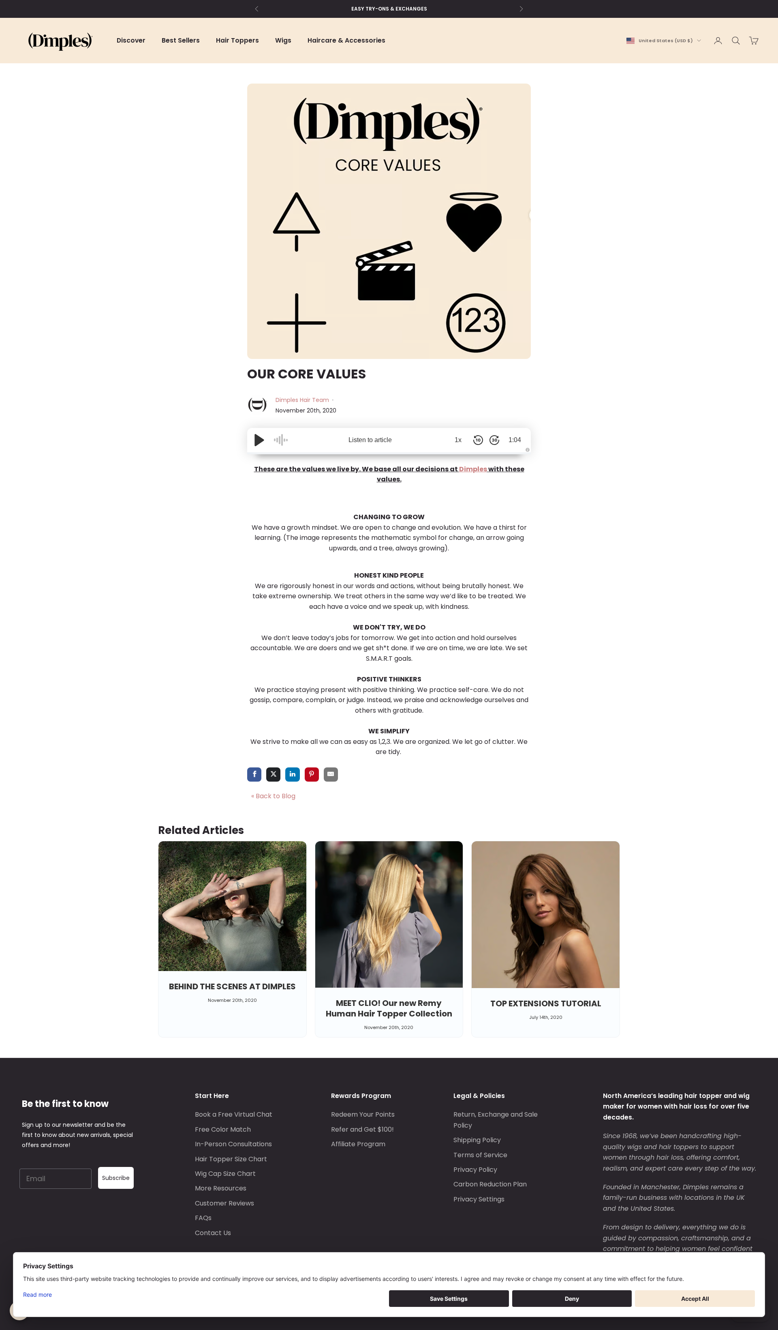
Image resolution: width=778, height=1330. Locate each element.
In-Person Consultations (233, 1144)
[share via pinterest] (312, 775)
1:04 (515, 439)
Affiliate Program (358, 1144)
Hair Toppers (237, 40)
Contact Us (213, 1233)
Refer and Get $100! (362, 1129)
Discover (131, 40)
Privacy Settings (478, 1199)
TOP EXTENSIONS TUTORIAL (545, 1003)
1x (458, 439)
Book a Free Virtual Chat (233, 1114)
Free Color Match (223, 1129)
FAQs (203, 1218)
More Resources (220, 1188)
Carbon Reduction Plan (490, 1184)
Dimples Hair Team (303, 400)
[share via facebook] (254, 775)
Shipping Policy (477, 1140)
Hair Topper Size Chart (231, 1159)
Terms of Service (480, 1155)
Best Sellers (181, 40)
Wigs (283, 40)
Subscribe (116, 1178)
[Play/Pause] (259, 440)
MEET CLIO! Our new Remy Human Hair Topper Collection (389, 1008)
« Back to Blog (273, 796)
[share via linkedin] (292, 775)
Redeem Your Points (363, 1114)
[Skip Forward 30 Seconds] (494, 440)
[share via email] (331, 775)
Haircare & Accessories (346, 40)
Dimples (473, 469)
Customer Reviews (224, 1203)
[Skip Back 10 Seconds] (478, 440)
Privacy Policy (475, 1169)
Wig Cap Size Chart (225, 1173)
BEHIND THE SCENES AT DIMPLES (232, 986)
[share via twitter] (273, 775)
